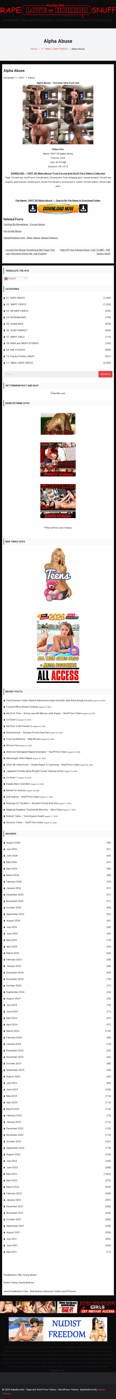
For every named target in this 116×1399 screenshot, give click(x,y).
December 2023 (14, 1050)
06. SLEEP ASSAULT (17, 330)
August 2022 (13, 1154)
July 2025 (11, 927)
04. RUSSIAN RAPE (16, 317)
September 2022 (15, 1148)
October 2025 (13, 907)
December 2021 (14, 1206)
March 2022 (12, 1186)
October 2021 (13, 1219)
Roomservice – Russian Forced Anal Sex (27, 732)
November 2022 (14, 1135)
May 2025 (11, 940)
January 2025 (13, 966)
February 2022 (14, 1193)
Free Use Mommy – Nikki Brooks (23, 739)
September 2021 (15, 1225)
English (12, 278)
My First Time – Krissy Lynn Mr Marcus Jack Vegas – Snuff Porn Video (43, 713)
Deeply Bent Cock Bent (18, 783)
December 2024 (14, 972)
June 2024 (12, 1011)
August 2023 (13, 1076)
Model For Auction (16, 790)
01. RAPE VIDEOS (15, 297)
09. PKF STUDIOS (15, 349)
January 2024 (13, 1044)
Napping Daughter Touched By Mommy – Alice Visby (34, 809)
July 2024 (11, 1005)
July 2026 (11, 849)
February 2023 (14, 1115)
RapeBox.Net (74, 1347)
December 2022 (14, 1128)
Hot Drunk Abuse (12, 231)
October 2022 (13, 1141)
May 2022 (11, 1173)
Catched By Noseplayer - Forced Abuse (24, 224)
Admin (31, 77)
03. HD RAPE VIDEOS (17, 310)
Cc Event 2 (12, 719)
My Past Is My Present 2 (19, 726)
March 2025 (12, 953)
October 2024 (13, 985)
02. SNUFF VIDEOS (16, 304)
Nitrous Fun (12, 745)
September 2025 (15, 914)
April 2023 (11, 1102)
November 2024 (14, 979)
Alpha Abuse (14, 70)
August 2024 (13, 998)
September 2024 (15, 992)
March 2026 (12, 875)
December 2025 (14, 894)
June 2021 (12, 1245)
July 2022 (11, 1161)
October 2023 (13, 1063)
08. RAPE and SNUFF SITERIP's (22, 343)
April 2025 (11, 946)
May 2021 (11, 1251)
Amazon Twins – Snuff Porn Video (24, 822)
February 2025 (14, 959)
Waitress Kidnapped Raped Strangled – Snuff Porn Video (36, 751)
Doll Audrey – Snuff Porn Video (22, 796)
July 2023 (11, 1083)
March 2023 (12, 1109)
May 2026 (11, 862)
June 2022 (12, 1167)
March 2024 (12, 1031)
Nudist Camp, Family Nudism (19, 1282)
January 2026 (13, 888)
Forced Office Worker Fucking (22, 706)
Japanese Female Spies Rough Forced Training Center (35, 771)
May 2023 (11, 1096)
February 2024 (14, 1037)
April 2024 (11, 1024)
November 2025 (14, 901)
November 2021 (14, 1212)
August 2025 (13, 920)
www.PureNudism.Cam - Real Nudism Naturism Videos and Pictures (40, 1291)
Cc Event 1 (12, 777)
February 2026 (14, 881)
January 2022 (13, 1199)
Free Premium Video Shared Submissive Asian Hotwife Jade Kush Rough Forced (49, 700)
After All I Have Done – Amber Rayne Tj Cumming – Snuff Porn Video (43, 764)
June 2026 (12, 855)
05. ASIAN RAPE (14, 323)
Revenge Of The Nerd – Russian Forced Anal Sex (32, 803)
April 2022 (11, 1180)
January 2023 (13, 1122)
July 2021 (11, 1238)
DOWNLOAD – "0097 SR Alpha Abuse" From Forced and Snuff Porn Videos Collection (58, 173)
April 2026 (11, 868)
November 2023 (14, 1057)
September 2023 (15, 1070)
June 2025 (12, 933)
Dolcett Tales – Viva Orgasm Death (25, 816)
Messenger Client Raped (19, 758)
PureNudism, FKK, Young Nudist (20, 1274)
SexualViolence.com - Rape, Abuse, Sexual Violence (31, 237)
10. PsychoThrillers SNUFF (20, 356)
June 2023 (12, 1089)
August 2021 (13, 1232)
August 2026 (13, 842)
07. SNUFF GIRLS (15, 336)
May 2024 (11, 1018)
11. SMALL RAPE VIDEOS (19, 362)
